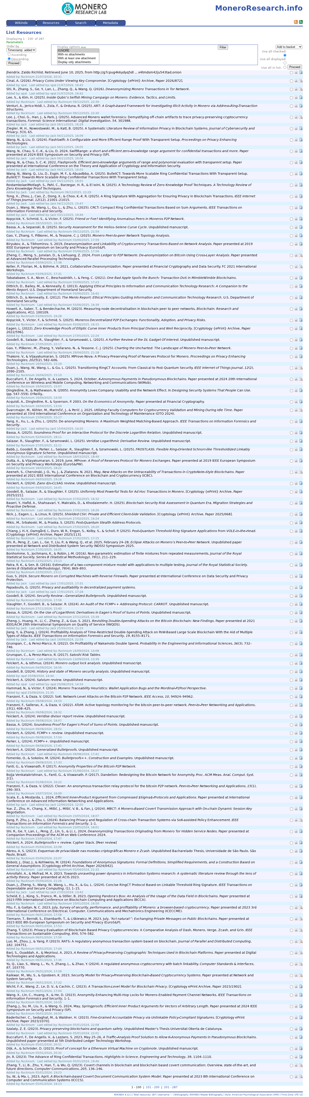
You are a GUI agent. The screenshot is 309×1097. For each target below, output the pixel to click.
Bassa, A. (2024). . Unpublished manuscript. (98, 612)
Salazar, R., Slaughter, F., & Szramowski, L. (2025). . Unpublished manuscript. (98, 441)
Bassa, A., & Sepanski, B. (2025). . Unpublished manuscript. (97, 227)
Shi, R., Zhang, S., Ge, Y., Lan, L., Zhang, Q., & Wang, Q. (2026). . (98, 89)
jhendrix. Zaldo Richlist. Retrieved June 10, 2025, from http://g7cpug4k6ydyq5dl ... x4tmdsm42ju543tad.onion (93, 72)
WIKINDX (119, 1094)
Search (80, 23)
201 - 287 (171, 1087)
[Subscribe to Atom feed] (301, 22)
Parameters (14, 42)
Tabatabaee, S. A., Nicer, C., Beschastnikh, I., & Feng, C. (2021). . (121, 278)
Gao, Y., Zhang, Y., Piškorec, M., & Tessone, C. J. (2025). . (88, 235)
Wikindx (21, 23)
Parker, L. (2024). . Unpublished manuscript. (48, 741)
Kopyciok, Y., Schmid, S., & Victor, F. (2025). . (95, 219)
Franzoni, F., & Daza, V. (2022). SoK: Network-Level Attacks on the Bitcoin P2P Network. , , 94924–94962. (100, 696)
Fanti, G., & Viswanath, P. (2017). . (71, 766)
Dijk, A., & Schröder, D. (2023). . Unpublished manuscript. (102, 1048)
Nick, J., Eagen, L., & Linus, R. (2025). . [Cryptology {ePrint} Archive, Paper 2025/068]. (119, 514)
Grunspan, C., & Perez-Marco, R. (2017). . (53, 655)
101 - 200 (152, 1087)
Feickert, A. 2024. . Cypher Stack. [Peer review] (61, 842)
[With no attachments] (78, 54)
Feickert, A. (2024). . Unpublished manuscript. (61, 483)
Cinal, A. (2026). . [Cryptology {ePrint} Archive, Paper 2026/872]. (94, 80)
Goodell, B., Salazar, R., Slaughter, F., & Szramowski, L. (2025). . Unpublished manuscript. (113, 339)
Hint (83, 47)
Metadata (110, 23)
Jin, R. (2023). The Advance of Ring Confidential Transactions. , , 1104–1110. (109, 1057)
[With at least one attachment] (78, 58)
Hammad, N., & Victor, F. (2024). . (106, 688)
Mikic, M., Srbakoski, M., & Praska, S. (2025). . (73, 522)
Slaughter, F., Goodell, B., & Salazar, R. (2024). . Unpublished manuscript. (107, 604)
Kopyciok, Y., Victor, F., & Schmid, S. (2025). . (106, 320)
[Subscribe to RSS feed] (296, 22)
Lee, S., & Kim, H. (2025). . (91, 97)
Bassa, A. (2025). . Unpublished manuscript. (104, 432)
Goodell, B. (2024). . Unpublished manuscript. (76, 596)
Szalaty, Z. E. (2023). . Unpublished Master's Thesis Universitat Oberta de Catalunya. (114, 1029)
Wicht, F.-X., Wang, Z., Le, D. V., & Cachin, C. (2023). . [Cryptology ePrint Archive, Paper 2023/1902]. (124, 986)
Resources (51, 23)
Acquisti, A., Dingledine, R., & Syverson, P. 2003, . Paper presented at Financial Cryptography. (105, 401)
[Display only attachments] (78, 62)
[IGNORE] (78, 51)
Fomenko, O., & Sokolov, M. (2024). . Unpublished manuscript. (90, 758)
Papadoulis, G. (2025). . (71, 587)
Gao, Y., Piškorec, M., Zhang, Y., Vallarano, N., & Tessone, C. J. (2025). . (118, 348)
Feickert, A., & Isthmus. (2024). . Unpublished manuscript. (74, 663)
